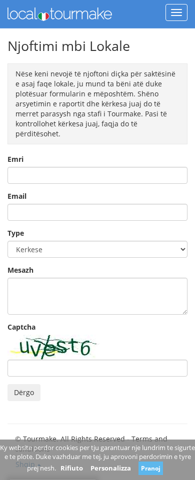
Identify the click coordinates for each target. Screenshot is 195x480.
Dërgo (24, 392)
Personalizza (110, 468)
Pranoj (150, 468)
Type (16, 233)
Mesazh (21, 270)
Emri (16, 159)
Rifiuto (71, 468)
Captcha (22, 327)
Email (17, 196)
